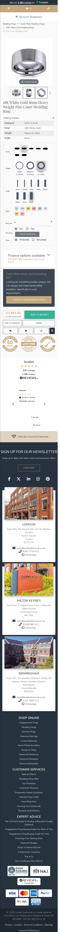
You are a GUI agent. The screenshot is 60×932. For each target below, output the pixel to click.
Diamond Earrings (29, 736)
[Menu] (9, 8)
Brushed (41, 239)
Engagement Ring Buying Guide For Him (29, 833)
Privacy (8, 924)
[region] (29, 404)
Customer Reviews (29, 787)
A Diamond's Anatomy (29, 851)
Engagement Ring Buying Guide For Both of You (29, 829)
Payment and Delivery (29, 810)
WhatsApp (30, 554)
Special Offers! (29, 774)
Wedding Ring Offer (29, 778)
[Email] (26, 331)
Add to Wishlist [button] (12, 323)
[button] (13, 404)
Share (39, 323)
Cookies (18, 924)
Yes (32, 229)
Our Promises (29, 783)
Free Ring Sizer (28, 801)
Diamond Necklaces (29, 754)
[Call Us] (49, 8)
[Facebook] (9, 479)
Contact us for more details (29, 299)
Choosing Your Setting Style (29, 838)
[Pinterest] (48, 479)
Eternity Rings (29, 731)
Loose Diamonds (29, 740)
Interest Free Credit (29, 796)
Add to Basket (40, 314)
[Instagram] (38, 479)
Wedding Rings (28, 727)
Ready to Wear (28, 749)
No (21, 229)
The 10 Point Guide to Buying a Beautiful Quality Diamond (29, 823)
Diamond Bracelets (28, 763)
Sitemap (49, 924)
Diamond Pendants (28, 759)
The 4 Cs (28, 856)
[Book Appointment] (52, 331)
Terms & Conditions (33, 924)
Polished (24, 239)
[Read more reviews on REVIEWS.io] (29, 378)
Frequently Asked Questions (29, 792)
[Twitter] (18, 479)
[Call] (41, 331)
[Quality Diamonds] (29, 17)
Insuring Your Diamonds (29, 806)
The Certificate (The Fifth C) (29, 861)
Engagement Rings (29, 722)
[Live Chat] (10, 331)
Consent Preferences (28, 930)
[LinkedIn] (28, 479)
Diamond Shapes (28, 842)
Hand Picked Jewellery (29, 745)
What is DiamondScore (28, 847)
